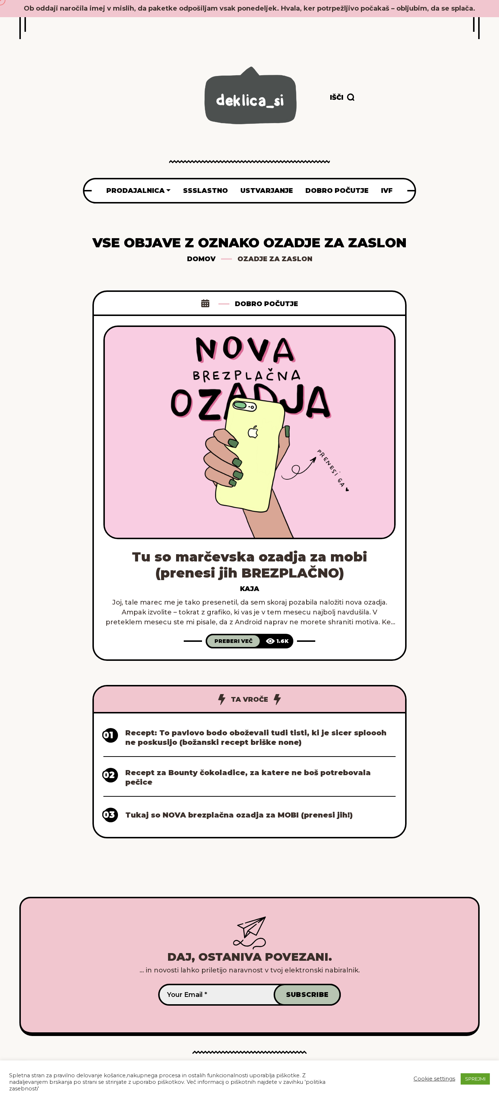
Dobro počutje (266, 304)
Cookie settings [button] (434, 1078)
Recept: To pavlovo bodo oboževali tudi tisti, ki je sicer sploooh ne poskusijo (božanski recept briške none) (255, 737)
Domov (201, 259)
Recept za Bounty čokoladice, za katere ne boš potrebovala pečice (248, 777)
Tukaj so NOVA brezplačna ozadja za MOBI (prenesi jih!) (239, 815)
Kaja (249, 589)
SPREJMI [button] (475, 1079)
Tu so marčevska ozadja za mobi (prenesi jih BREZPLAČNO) (249, 565)
